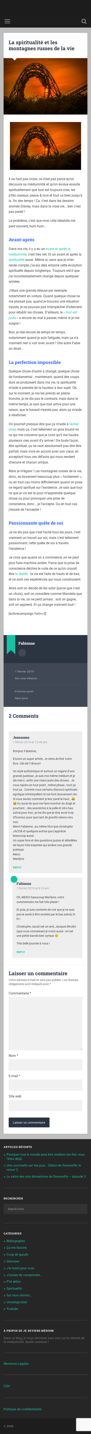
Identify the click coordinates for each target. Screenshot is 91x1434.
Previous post (24, 691)
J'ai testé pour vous (20, 1268)
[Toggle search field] (84, 21)
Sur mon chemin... (27, 678)
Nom (13, 1055)
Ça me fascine (17, 1248)
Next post (21, 698)
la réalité (21, 574)
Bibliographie (16, 1241)
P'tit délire (14, 1282)
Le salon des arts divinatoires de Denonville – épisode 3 (46, 1176)
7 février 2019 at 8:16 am (33, 888)
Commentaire (20, 993)
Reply (17, 867)
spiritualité (16, 260)
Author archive (22, 653)
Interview (13, 1261)
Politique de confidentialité (22, 1409)
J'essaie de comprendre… (24, 1275)
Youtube (12, 1309)
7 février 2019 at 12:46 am (30, 742)
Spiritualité (14, 1288)
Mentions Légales (16, 1364)
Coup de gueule (17, 1254)
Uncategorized (17, 1302)
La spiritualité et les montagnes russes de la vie (41, 45)
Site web (15, 1096)
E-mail (14, 1076)
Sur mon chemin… (19, 1295)
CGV (7, 1386)
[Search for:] (45, 1209)
